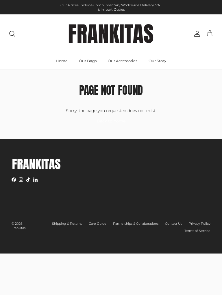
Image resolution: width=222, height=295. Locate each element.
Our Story (157, 60)
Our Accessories (122, 60)
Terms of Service (197, 231)
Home (62, 60)
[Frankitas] (111, 33)
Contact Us (173, 224)
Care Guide (97, 224)
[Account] (196, 33)
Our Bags (88, 60)
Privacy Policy (199, 224)
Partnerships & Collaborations (135, 224)
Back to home (111, 121)
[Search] (12, 33)
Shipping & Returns (67, 224)
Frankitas (18, 228)
